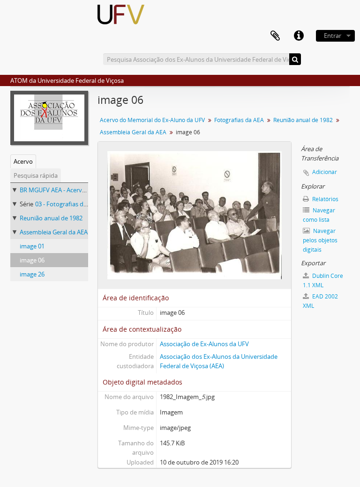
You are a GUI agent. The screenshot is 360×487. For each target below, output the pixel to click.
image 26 (32, 274)
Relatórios (324, 199)
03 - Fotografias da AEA (67, 204)
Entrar (332, 35)
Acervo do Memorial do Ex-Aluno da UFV (152, 120)
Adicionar (324, 172)
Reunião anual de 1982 (51, 218)
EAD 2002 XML (320, 301)
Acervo (23, 161)
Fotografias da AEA (239, 120)
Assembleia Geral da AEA (54, 232)
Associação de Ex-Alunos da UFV (204, 344)
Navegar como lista (319, 215)
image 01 (32, 246)
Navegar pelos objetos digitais (320, 240)
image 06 (32, 260)
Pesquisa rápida (36, 175)
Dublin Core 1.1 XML (323, 280)
